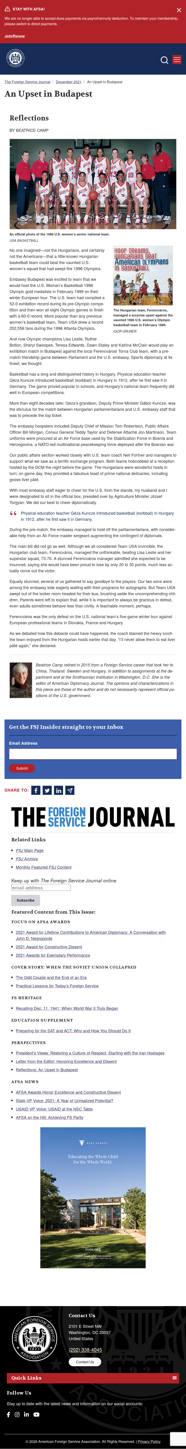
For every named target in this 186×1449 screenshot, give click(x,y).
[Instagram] (17, 1414)
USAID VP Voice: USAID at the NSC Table (54, 1109)
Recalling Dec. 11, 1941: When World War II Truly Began (67, 1008)
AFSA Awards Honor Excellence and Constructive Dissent (68, 1092)
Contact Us (85, 1361)
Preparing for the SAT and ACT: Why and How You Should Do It (73, 1030)
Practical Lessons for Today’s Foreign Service (57, 986)
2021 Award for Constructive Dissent (49, 947)
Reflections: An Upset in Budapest (47, 1069)
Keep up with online (63, 880)
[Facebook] (8, 1414)
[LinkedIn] (26, 1414)
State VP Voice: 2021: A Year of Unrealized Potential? (64, 1100)
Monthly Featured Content (43, 867)
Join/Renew (15, 36)
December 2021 (69, 81)
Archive (27, 859)
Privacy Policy (149, 1441)
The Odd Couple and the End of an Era (51, 977)
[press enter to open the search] (164, 60)
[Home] (15, 59)
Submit (22, 768)
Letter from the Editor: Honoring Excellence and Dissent (66, 1061)
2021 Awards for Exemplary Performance (53, 955)
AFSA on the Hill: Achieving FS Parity (49, 1117)
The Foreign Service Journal (27, 81)
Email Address (23, 743)
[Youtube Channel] (36, 1414)
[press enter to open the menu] (176, 59)
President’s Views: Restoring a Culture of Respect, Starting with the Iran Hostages (90, 1053)
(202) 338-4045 (85, 1349)
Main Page (30, 850)
